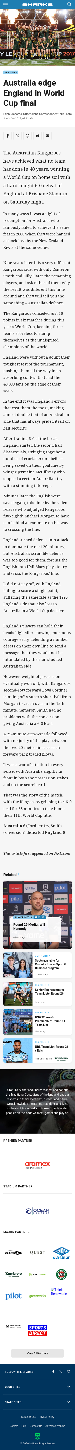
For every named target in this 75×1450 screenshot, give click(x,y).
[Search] (69, 4)
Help (23, 1425)
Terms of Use (28, 1416)
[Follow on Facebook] (53, 1371)
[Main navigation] (5, 4)
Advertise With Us (55, 1425)
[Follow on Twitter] (60, 1371)
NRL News (11, 72)
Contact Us (36, 1425)
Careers (14, 1425)
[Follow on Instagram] (68, 1371)
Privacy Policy (46, 1416)
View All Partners (37, 1353)
